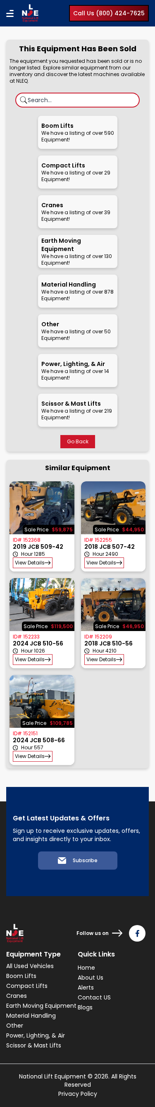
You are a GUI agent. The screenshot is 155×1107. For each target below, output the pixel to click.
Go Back (77, 441)
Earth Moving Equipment (41, 1006)
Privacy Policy (77, 1094)
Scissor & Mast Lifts (33, 1045)
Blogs (85, 1007)
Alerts (86, 987)
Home (86, 968)
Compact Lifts (27, 986)
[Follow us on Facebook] (137, 933)
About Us (90, 977)
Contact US (94, 997)
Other (14, 1025)
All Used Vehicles (30, 966)
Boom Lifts (21, 976)
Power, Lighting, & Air (35, 1035)
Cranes (16, 996)
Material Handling (31, 1015)
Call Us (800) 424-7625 (109, 13)
